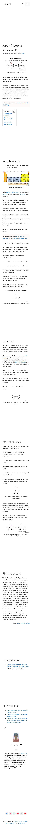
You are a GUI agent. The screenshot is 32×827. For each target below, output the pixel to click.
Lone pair (7, 115)
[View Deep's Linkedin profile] (17, 745)
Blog (16, 821)
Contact (25, 821)
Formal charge (8, 118)
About (20, 821)
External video (8, 122)
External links (8, 124)
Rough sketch (8, 113)
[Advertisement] (16, 27)
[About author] (5, 728)
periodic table (10, 192)
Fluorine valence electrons (20, 238)
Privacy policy (10, 823)
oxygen (4, 194)
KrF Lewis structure (23, 623)
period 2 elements (20, 362)
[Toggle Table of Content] (13, 111)
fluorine (22, 194)
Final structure (8, 120)
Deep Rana (24, 753)
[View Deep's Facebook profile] (11, 745)
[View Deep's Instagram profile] (14, 745)
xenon (17, 192)
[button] (23, 4)
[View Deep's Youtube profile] (21, 745)
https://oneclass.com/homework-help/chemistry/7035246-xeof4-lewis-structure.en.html (17, 720)
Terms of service (21, 823)
